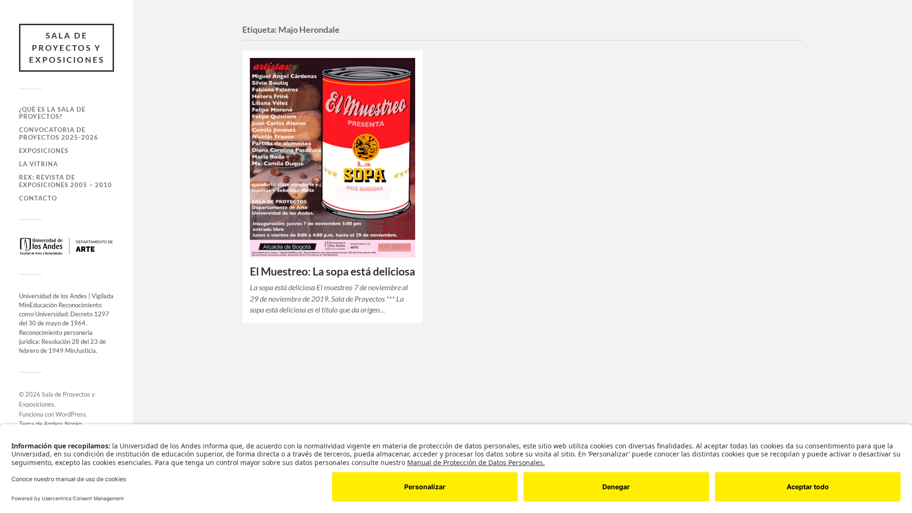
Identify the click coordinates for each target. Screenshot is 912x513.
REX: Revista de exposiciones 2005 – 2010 (65, 181)
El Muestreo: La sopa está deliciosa (332, 271)
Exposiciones (43, 150)
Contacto (38, 198)
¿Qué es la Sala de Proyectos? (52, 113)
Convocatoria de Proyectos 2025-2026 (58, 133)
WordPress (71, 414)
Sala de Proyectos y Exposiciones (66, 47)
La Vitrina (38, 164)
